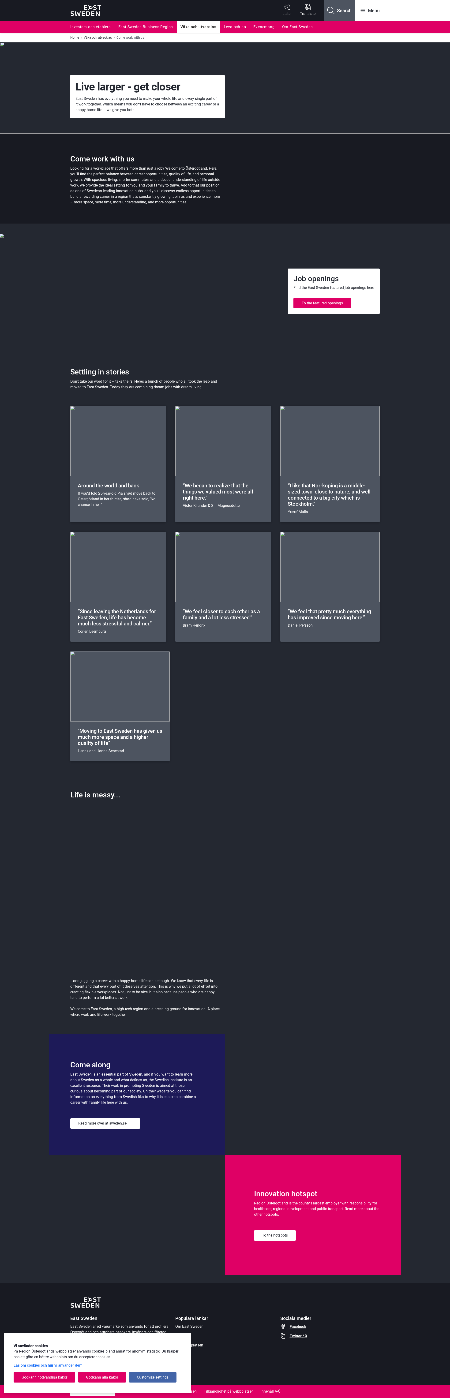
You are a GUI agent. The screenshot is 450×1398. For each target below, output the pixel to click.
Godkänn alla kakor (102, 1377)
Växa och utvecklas (198, 27)
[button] (339, 10)
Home (74, 37)
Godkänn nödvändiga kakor (44, 1377)
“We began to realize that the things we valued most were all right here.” (218, 492)
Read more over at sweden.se (102, 1123)
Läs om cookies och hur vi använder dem (48, 1365)
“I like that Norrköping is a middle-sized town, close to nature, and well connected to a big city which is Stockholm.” (329, 495)
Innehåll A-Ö (271, 1391)
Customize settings (153, 1377)
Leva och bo (235, 27)
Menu (374, 10)
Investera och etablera (90, 27)
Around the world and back (108, 486)
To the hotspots (275, 1235)
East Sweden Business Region (145, 27)
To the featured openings (322, 303)
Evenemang (263, 27)
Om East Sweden (297, 27)
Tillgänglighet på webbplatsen (229, 1391)
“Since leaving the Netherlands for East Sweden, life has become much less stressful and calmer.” (117, 618)
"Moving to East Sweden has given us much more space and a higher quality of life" (120, 737)
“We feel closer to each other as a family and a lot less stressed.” (221, 615)
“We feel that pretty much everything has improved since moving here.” (329, 615)
